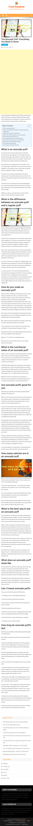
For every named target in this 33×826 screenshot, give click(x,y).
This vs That (6, 778)
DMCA (28, 820)
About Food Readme (8, 820)
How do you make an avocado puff (11, 133)
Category (5, 763)
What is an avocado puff (9, 128)
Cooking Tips (6, 766)
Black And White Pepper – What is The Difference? (16, 751)
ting (12, 47)
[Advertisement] (16, 65)
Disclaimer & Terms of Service (13, 824)
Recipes (5, 775)
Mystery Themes (22, 819)
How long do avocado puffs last (11, 145)
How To (5, 772)
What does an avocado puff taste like (12, 141)
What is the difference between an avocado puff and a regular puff (16, 130)
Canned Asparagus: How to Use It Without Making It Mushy (16, 728)
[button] (28, 126)
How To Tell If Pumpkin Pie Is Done (11, 724)
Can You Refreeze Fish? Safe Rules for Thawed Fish (16, 748)
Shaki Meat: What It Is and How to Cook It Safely (15, 745)
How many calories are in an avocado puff (13, 138)
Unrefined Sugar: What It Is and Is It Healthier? (14, 732)
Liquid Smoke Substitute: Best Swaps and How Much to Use (17, 736)
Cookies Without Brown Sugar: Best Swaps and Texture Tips (17, 741)
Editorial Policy (25, 824)
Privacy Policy (13, 822)
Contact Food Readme (20, 820)
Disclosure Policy (21, 822)
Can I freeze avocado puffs (9, 143)
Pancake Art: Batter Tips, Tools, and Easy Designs (15, 722)
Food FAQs (4, 44)
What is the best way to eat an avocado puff (13, 140)
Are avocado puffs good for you (10, 136)
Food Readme (16, 6)
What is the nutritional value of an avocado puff (14, 135)
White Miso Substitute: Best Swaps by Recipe (14, 754)
